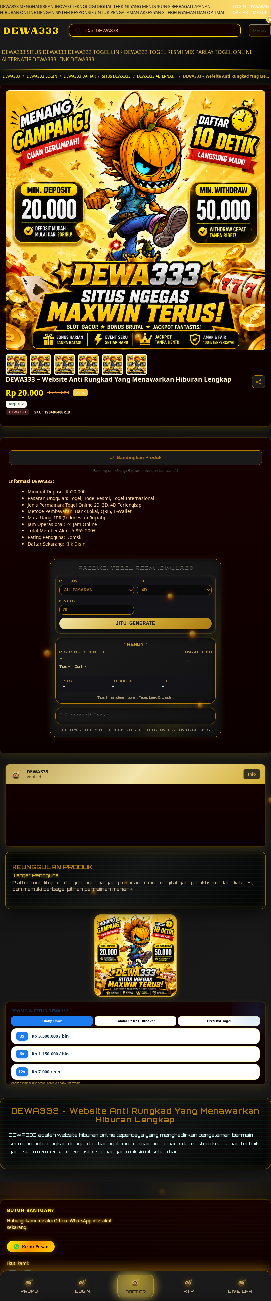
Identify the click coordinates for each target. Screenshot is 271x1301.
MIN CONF (68, 601)
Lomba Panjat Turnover (135, 1021)
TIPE (141, 581)
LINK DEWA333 (129, 52)
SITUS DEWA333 (46, 52)
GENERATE (135, 623)
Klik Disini (76, 544)
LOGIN (239, 6)
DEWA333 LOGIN (42, 76)
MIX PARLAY (198, 52)
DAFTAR (240, 12)
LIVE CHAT (241, 1291)
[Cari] (78, 30)
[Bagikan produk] (258, 381)
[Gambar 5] (112, 364)
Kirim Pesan (35, 1247)
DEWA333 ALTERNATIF (156, 76)
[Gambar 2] (40, 364)
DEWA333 (13, 52)
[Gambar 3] (64, 364)
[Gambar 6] (136, 364)
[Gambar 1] (16, 364)
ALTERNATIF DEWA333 (29, 59)
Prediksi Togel (219, 1021)
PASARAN (260, 6)
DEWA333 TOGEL (89, 52)
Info (252, 774)
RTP (188, 1291)
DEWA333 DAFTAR (80, 76)
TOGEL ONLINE (233, 52)
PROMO (29, 1291)
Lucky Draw (52, 1021)
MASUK (260, 12)
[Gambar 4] (88, 364)
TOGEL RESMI (166, 52)
